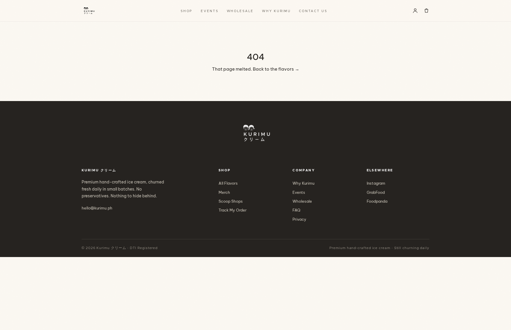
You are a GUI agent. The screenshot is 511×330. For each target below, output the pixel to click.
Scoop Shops (231, 201)
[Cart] (426, 11)
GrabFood (376, 192)
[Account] (415, 11)
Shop (187, 11)
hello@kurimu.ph (97, 208)
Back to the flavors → (276, 69)
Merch (224, 192)
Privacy (299, 219)
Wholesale (240, 11)
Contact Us (313, 11)
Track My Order (233, 210)
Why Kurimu (276, 11)
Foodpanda (377, 201)
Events (209, 11)
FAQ (296, 210)
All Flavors (228, 183)
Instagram (376, 183)
